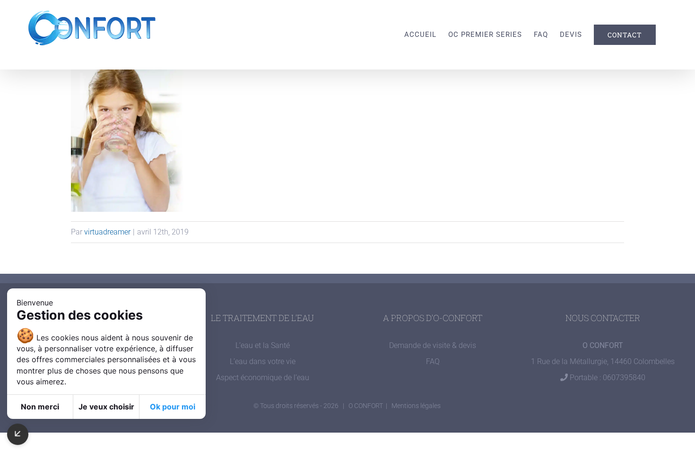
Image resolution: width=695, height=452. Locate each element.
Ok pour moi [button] (172, 406)
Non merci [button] (40, 406)
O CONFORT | (369, 405)
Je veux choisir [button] (106, 406)
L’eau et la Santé (262, 345)
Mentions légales (416, 405)
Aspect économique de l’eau (262, 377)
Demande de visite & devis (432, 345)
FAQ (433, 361)
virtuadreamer (107, 231)
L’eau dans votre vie (262, 361)
